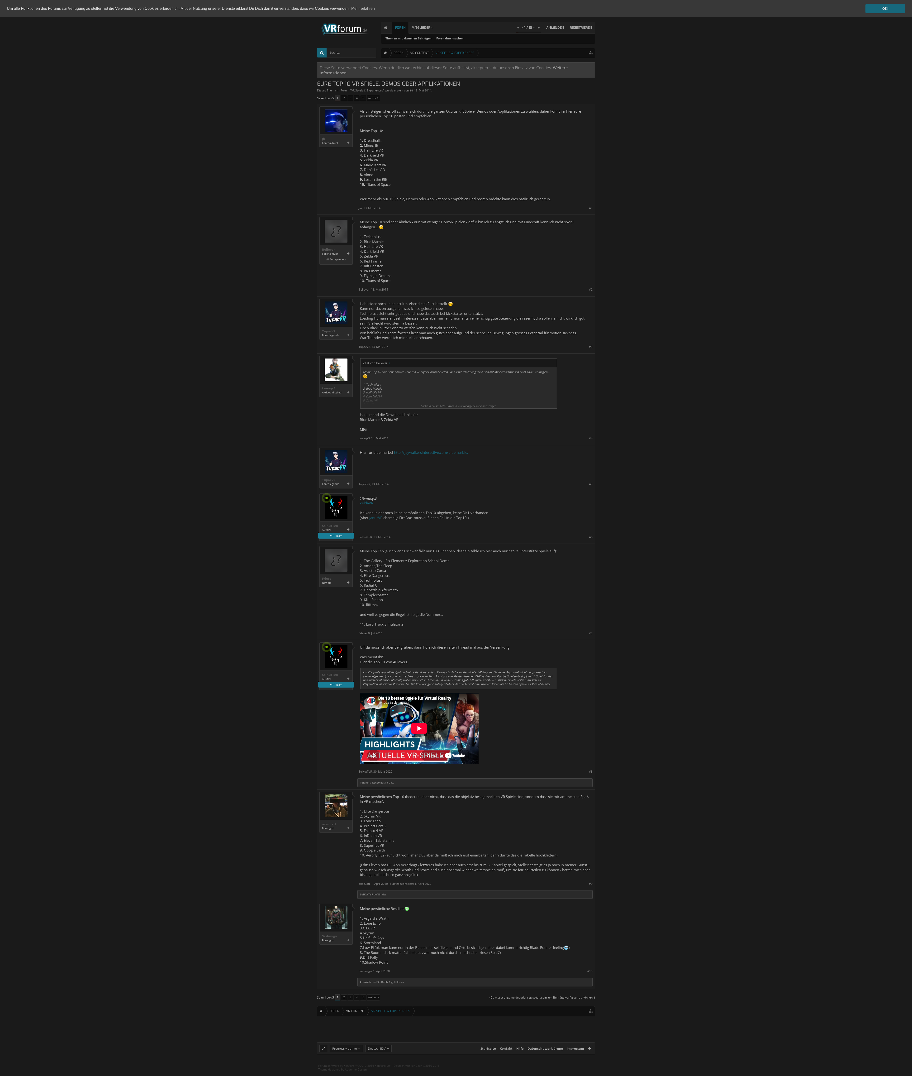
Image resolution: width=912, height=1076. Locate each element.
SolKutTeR (330, 526)
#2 (591, 289)
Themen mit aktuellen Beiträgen (408, 38)
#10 (590, 971)
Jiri (411, 90)
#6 (591, 537)
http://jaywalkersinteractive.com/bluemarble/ (431, 452)
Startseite (488, 1048)
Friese (326, 579)
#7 (591, 633)
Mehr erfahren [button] (363, 8)
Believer (328, 250)
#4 (591, 438)
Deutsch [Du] (377, 1048)
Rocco (376, 782)
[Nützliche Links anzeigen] (590, 52)
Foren (400, 27)
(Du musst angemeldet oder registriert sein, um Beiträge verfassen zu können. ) (542, 997)
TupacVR (329, 331)
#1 (591, 208)
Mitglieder (421, 27)
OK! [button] (885, 8)
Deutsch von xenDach (417, 1066)
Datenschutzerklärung (545, 1048)
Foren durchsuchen (450, 38)
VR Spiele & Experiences (367, 90)
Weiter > (373, 98)
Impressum (575, 1048)
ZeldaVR (366, 503)
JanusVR (375, 517)
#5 (591, 484)
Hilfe (520, 1048)
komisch (365, 982)
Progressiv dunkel (344, 1048)
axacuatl (329, 824)
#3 (591, 347)
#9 (591, 883)
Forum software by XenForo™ (354, 1066)
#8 (591, 771)
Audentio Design (356, 1069)
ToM (363, 782)
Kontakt (506, 1048)
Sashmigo (329, 936)
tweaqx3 (328, 388)
